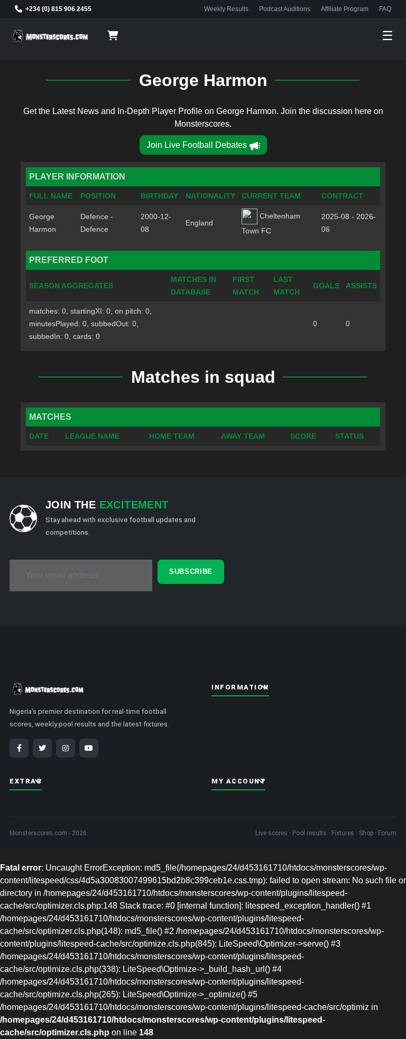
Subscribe (191, 571)
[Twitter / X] (42, 748)
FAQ (385, 9)
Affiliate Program (344, 9)
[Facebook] (19, 748)
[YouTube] (88, 748)
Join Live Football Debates (196, 144)
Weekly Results (226, 9)
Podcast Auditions (284, 9)
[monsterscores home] (50, 36)
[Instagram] (65, 748)
